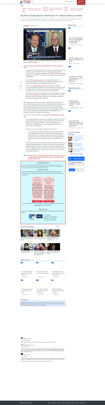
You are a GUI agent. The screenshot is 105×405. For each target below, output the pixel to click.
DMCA (77, 403)
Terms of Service (27, 305)
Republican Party (59, 157)
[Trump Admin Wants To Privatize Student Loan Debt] (28, 283)
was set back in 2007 (39, 85)
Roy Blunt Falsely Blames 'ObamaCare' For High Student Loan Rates (51, 15)
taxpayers (36, 98)
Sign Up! (72, 169)
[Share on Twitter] (20, 86)
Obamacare (52, 157)
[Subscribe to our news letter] (73, 2)
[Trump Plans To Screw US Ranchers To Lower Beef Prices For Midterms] (76, 70)
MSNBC (46, 157)
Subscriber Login (81, 3)
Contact (59, 403)
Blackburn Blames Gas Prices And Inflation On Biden (76, 59)
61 (69, 90)
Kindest (32, 219)
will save (31, 98)
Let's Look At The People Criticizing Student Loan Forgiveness (42, 290)
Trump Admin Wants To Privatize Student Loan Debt (26, 290)
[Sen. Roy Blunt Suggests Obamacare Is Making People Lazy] (28, 266)
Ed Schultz (49, 155)
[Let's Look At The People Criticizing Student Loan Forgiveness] (43, 283)
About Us (53, 403)
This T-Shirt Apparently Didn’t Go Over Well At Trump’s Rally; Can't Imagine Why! (76, 40)
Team (49, 403)
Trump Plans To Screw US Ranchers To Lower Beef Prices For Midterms (76, 79)
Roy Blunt (30, 158)
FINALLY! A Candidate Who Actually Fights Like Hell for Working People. (78, 150)
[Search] (75, 2)
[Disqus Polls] (43, 321)
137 (37, 280)
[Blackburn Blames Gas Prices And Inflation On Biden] (76, 51)
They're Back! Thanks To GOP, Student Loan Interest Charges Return (58, 273)
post (40, 121)
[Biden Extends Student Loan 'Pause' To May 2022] (43, 266)
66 (69, 48)
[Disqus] (43, 350)
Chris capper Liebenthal (73, 107)
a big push (52, 71)
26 (20, 89)
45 (21, 280)
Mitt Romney (41, 157)
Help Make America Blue (76, 154)
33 (52, 262)
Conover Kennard (72, 44)
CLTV (32, 1)
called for (51, 75)
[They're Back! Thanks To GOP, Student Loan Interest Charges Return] (58, 266)
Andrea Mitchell (42, 155)
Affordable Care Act (33, 155)
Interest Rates (33, 157)
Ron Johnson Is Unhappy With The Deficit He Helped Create (74, 103)
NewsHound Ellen (72, 83)
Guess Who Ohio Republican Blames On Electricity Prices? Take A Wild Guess (76, 123)
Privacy (73, 403)
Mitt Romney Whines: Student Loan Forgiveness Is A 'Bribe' (58, 290)
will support (50, 124)
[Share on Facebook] (20, 83)
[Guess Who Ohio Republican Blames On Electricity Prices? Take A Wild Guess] (76, 114)
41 (69, 110)
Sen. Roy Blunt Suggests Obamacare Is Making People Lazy (27, 273)
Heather (27, 25)
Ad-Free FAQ (38, 205)
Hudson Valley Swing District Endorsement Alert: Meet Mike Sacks (78, 145)
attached (35, 95)
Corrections (82, 403)
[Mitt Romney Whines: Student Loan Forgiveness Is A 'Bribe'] (58, 283)
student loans (36, 158)
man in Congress (37, 80)
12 (36, 262)
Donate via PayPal (39, 216)
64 (21, 262)
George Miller (55, 155)
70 (69, 27)
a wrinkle (40, 129)
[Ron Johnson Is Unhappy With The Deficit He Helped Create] (76, 94)
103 (69, 66)
